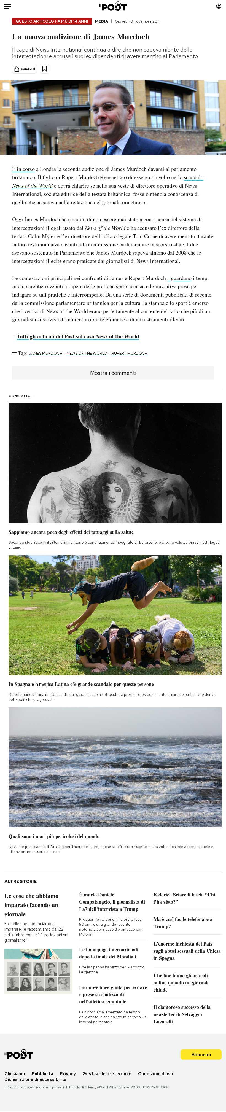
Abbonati (201, 1054)
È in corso (23, 169)
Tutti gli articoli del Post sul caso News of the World (78, 336)
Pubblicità (42, 1073)
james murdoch (45, 353)
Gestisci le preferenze (106, 1073)
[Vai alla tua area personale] (219, 6)
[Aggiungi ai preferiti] (44, 68)
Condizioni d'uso (155, 1073)
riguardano (179, 278)
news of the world (87, 353)
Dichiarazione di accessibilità (35, 1079)
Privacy (68, 1073)
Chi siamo (14, 1073)
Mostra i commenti (113, 372)
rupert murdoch (129, 353)
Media (101, 21)
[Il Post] (113, 6)
